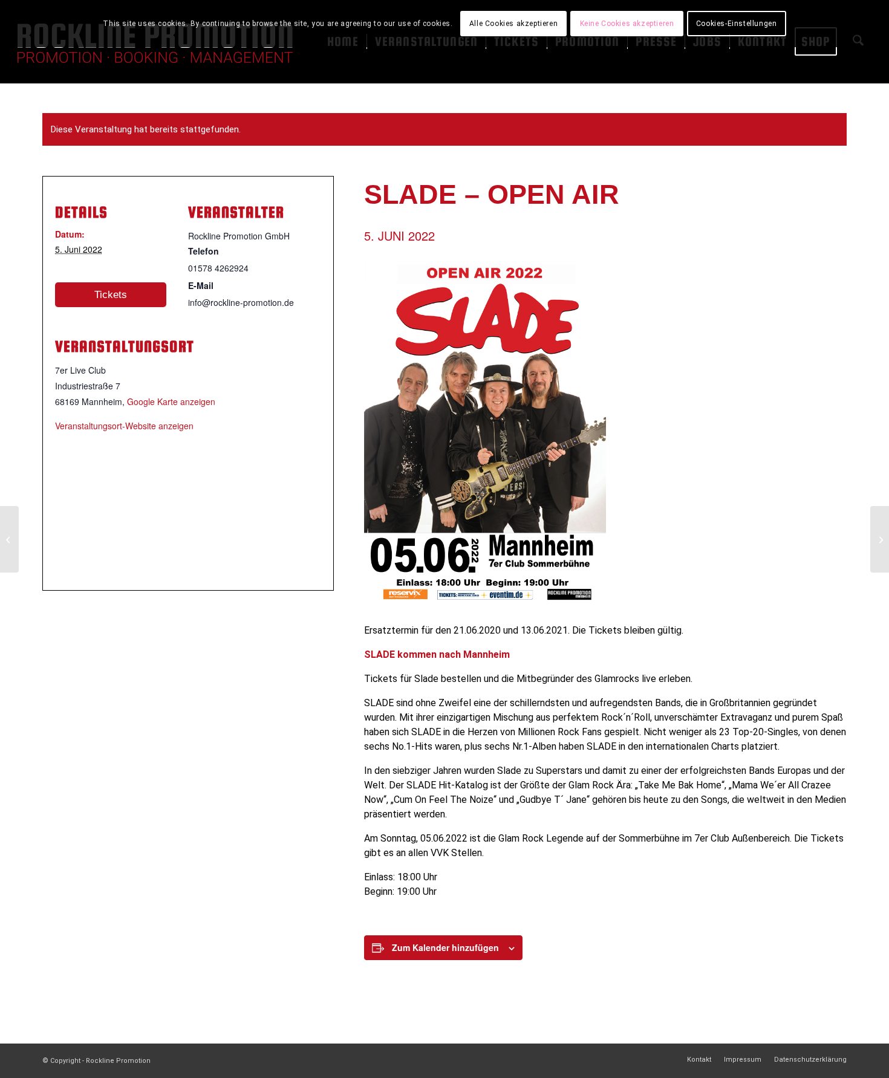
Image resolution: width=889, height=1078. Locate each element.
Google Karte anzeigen (171, 401)
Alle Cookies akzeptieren (513, 23)
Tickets (110, 294)
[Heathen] (879, 539)
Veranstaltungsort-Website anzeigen (124, 426)
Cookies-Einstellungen (736, 23)
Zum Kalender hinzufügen (445, 947)
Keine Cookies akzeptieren (627, 23)
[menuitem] (699, 1060)
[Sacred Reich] (9, 539)
